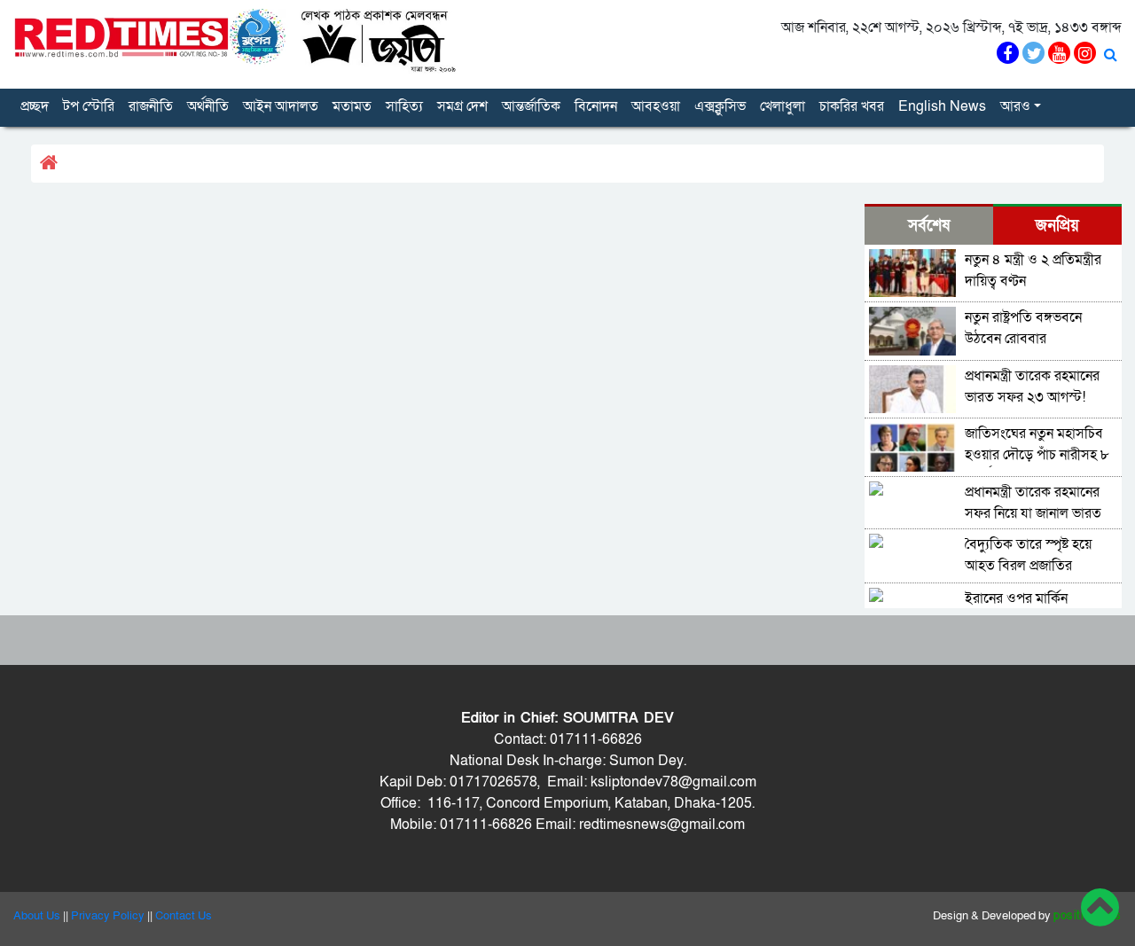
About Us (36, 916)
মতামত (352, 106)
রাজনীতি (151, 106)
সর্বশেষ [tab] (929, 225)
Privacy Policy (108, 916)
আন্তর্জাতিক (531, 106)
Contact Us (183, 916)
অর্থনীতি (208, 106)
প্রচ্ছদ (34, 106)
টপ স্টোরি (88, 106)
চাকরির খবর (851, 106)
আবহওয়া (655, 106)
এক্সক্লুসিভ (720, 106)
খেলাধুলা (782, 106)
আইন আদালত (280, 106)
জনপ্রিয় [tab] (1057, 225)
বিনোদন (596, 106)
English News (942, 106)
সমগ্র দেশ (462, 106)
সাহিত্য (404, 106)
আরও (1015, 106)
